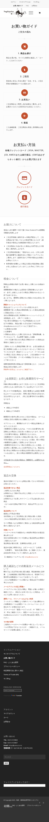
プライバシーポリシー (12, 666)
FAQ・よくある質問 (11, 662)
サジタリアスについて (12, 654)
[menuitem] (14, 2)
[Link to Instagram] (43, 803)
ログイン (13, 2)
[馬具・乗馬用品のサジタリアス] (20, 13)
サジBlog (36, 2)
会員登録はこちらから (12, 467)
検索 (6, 763)
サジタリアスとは (24, 2)
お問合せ (34, 6)
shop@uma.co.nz (31, 557)
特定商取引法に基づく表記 (13, 670)
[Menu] (29, 13)
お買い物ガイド (18, 6)
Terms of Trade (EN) (11, 674)
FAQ (27, 6)
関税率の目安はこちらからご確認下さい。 (19, 369)
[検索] (23, 13)
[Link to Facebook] (40, 803)
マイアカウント (9, 713)
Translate (19, 695)
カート (6, 717)
